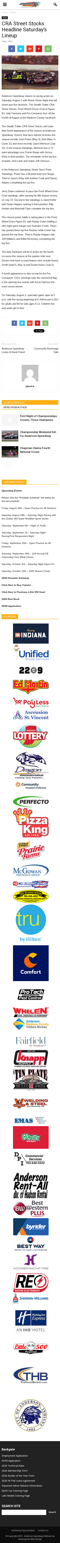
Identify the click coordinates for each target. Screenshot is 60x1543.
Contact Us (43, 1530)
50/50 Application (11, 1460)
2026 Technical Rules (13, 1465)
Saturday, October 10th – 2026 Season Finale (26, 571)
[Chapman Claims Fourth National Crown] (10, 452)
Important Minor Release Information (22, 1485)
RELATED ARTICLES (14, 402)
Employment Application (15, 1455)
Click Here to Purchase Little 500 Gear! (24, 592)
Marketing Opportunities (23, 1530)
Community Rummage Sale (46, 350)
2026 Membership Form (15, 1470)
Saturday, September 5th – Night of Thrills (24, 525)
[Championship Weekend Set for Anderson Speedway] (10, 436)
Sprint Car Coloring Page (15, 1490)
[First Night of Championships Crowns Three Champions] (10, 420)
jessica (30, 386)
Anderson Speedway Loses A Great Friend (13, 350)
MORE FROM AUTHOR (15, 407)
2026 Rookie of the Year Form (18, 1475)
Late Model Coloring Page (16, 1495)
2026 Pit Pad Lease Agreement (18, 1480)
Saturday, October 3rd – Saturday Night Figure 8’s (28, 564)
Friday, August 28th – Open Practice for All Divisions (29, 508)
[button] (55, 4)
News (5, 17)
